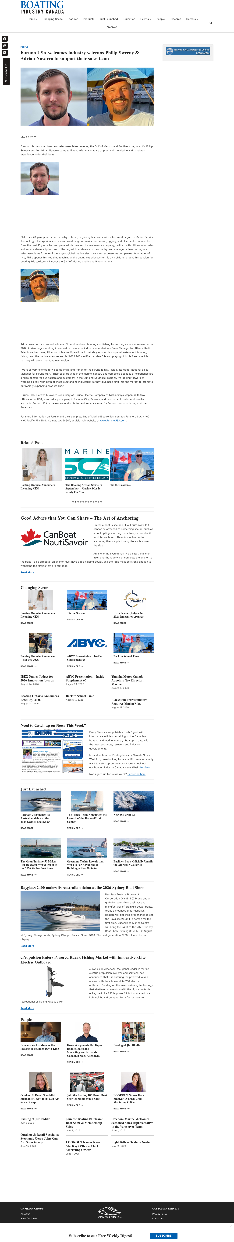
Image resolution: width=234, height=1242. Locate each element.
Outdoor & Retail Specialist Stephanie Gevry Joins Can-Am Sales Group (40, 1098)
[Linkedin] (5, 46)
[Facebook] (5, 39)
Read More (27, 572)
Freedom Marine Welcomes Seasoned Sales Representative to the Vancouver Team (132, 1123)
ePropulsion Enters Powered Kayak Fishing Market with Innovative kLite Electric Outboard (83, 959)
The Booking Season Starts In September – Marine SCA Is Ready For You (39, 488)
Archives (144, 767)
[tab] (73, 502)
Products (89, 19)
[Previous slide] (25, 473)
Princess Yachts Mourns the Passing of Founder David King (129, 486)
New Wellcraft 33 (124, 815)
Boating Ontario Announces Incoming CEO (38, 615)
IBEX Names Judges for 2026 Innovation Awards (128, 615)
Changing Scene (53, 19)
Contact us (158, 1218)
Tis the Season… (75, 485)
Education (129, 19)
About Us (25, 1214)
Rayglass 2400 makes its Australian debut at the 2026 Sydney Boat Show (35, 818)
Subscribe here (136, 774)
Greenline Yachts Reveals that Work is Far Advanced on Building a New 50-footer (85, 864)
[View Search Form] (211, 23)
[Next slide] (148, 473)
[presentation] (42, 464)
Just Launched (109, 19)
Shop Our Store (29, 1218)
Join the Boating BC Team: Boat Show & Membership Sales (87, 1097)
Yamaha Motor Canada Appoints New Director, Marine (127, 680)
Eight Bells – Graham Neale (130, 1142)
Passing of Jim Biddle (126, 1045)
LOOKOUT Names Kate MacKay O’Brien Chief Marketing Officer (128, 1098)
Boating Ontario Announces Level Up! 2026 (38, 658)
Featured (73, 19)
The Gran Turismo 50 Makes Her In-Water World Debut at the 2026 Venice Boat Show (39, 864)
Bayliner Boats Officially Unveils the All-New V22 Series (133, 863)
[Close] (231, 1226)
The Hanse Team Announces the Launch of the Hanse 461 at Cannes (87, 818)
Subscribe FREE (6, 71)
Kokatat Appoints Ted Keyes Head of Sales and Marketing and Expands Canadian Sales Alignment (84, 1050)
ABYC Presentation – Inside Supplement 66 (84, 658)
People (160, 19)
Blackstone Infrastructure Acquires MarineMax (129, 702)
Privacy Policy (159, 1214)
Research (175, 19)
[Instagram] (5, 53)
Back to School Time (126, 656)
